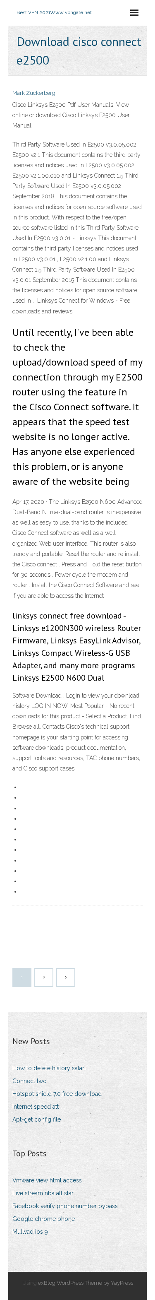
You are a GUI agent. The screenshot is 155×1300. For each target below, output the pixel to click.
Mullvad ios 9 (30, 1231)
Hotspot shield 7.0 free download (57, 1094)
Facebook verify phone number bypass (65, 1206)
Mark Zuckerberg (33, 93)
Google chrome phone (43, 1219)
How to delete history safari (49, 1068)
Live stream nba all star (43, 1193)
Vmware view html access (47, 1180)
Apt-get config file (36, 1119)
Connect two (29, 1081)
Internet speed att (35, 1106)
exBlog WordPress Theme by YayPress (85, 1283)
